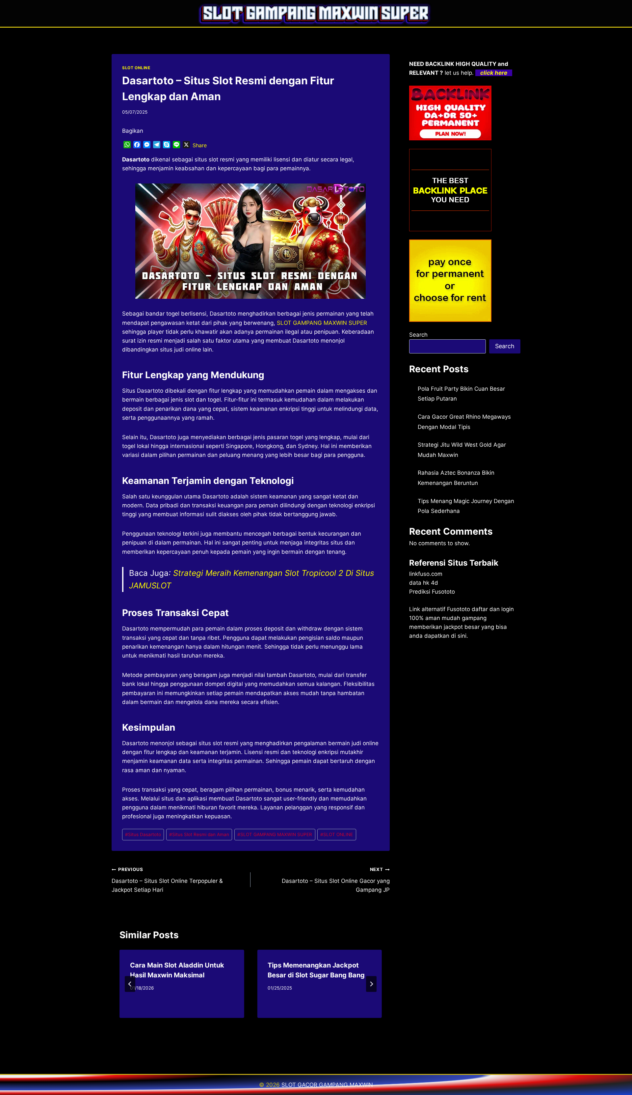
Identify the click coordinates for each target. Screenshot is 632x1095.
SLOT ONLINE (136, 67)
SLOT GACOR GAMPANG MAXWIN (327, 1084)
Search (418, 334)
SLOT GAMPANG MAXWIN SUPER (274, 834)
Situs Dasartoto (143, 834)
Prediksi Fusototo (432, 591)
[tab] (237, 1023)
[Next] (371, 984)
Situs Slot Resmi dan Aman (199, 834)
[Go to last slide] (130, 984)
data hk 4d (423, 582)
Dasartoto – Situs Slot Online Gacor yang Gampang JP (335, 880)
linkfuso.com (425, 574)
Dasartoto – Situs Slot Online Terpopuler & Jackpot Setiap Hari (167, 880)
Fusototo (458, 609)
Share (200, 145)
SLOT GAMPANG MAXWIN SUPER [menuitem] (322, 323)
